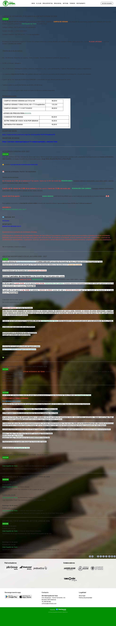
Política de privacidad (85, 597)
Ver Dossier (5, 220)
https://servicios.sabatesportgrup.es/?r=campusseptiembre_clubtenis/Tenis (29, 142)
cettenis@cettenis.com (49, 603)
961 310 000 (47, 601)
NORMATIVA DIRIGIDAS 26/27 (11, 226)
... (109, 556)
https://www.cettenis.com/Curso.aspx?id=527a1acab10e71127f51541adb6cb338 (28, 134)
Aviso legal (82, 595)
